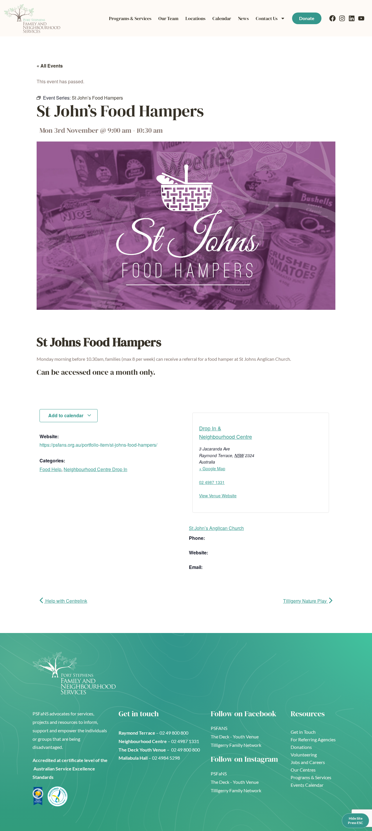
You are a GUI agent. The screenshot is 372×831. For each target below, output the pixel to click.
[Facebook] (332, 18)
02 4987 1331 (212, 482)
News (243, 18)
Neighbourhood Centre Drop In (95, 469)
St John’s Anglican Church (216, 528)
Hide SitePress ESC (355, 820)
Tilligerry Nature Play (305, 600)
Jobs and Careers (308, 762)
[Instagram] (342, 18)
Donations (301, 747)
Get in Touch (303, 732)
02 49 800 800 (174, 732)
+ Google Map (212, 468)
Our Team (168, 18)
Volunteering (304, 754)
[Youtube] (361, 18)
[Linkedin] (352, 18)
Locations (195, 18)
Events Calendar (307, 785)
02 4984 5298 (166, 758)
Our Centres (303, 769)
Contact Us (267, 18)
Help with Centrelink (65, 600)
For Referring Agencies (313, 739)
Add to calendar (66, 415)
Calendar (221, 18)
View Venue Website (218, 495)
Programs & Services (130, 18)
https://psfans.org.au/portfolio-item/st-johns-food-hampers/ (98, 444)
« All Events (50, 65)
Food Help (50, 469)
